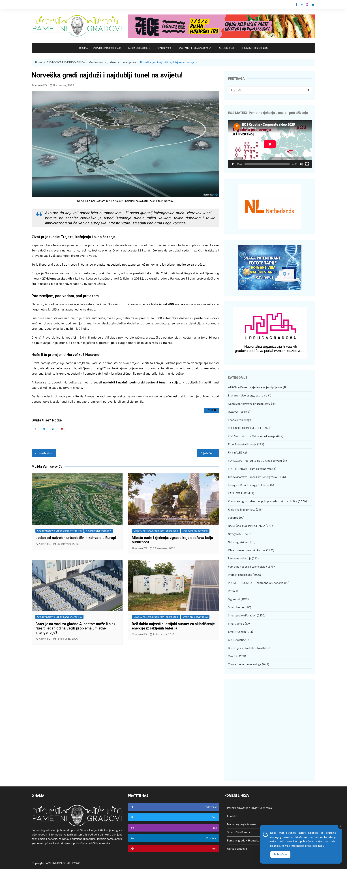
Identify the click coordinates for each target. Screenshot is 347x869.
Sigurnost (234, 599)
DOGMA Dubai (237, 412)
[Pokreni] (233, 164)
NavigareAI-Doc (238, 534)
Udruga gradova (237, 849)
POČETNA (83, 48)
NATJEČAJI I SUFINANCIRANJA (246, 526)
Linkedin (312, 4)
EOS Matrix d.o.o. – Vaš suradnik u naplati (253, 436)
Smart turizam (237, 632)
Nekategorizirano (238, 542)
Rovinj (231, 591)
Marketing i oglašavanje (241, 824)
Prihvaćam (280, 854)
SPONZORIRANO (238, 640)
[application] (270, 144)
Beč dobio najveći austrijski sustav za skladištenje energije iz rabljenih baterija (173, 626)
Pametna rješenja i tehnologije (246, 566)
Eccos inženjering (239, 420)
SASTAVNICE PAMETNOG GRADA (107, 48)
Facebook (296, 4)
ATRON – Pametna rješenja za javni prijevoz (255, 387)
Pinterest (62, 428)
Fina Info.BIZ (235, 452)
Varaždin (233, 656)
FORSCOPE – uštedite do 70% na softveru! (255, 461)
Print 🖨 (211, 410)
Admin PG (41, 85)
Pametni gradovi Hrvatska (243, 840)
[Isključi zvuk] (301, 164)
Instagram (307, 4)
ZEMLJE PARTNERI (227, 48)
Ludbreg (233, 518)
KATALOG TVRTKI (164, 48)
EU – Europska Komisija (242, 444)
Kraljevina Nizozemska (195, 530)
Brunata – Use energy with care (247, 395)
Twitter (302, 4)
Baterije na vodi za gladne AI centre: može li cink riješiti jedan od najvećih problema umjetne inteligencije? (75, 628)
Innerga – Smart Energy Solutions (248, 485)
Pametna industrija (239, 558)
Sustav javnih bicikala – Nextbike (248, 648)
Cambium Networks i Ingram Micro (249, 404)
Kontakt (232, 816)
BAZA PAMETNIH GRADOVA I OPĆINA (195, 48)
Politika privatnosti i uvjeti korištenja (249, 808)
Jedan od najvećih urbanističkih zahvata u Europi (75, 538)
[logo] (77, 815)
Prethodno (45, 453)
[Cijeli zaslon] (307, 164)
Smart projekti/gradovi (98, 530)
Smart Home (236, 607)
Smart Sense (236, 623)
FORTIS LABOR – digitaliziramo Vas (250, 469)
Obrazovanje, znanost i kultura (246, 550)
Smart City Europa (238, 832)
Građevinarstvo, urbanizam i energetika (59, 530)
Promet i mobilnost (240, 575)
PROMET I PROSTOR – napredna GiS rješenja (255, 583)
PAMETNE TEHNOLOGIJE (139, 48)
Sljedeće (206, 453)
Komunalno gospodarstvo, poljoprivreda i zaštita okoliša (262, 501)
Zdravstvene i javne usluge (244, 664)
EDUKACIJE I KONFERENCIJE (255, 48)
